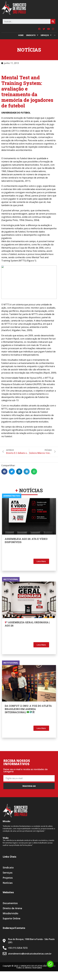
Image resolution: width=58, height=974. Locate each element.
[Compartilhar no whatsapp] (34, 472)
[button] (41, 561)
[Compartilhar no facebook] (4, 472)
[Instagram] (53, 29)
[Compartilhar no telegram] (27, 472)
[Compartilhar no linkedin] (19, 472)
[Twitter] (44, 29)
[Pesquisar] (52, 21)
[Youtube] (48, 29)
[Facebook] (39, 29)
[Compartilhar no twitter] (12, 472)
